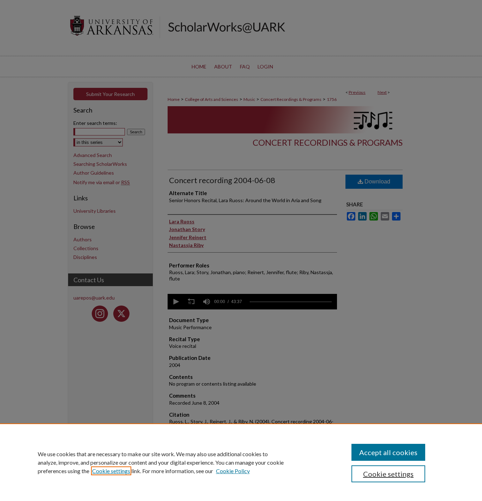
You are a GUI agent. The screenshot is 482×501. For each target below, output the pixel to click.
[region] (241, 462)
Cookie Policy (233, 470)
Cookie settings (111, 470)
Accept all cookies (388, 452)
